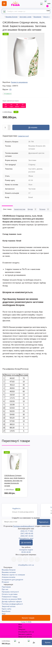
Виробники (6, 611)
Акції (3, 614)
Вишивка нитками (9, 572)
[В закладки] (18, 642)
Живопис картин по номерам (13, 575)
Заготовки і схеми (25, 17)
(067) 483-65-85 (27, 533)
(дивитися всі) (23, 136)
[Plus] (9, 126)
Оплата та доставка (9, 594)
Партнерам (6, 587)
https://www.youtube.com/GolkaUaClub (25, 559)
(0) (10, 89)
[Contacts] (41, 3)
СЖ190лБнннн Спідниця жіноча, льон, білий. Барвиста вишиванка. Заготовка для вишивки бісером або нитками (14, 481)
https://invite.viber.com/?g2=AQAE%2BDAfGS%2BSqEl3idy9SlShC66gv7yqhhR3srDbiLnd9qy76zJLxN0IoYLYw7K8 (31, 559)
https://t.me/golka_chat (37, 559)
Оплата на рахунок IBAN (11, 599)
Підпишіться (43, 522)
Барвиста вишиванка (19, 82)
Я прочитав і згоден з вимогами (27, 526)
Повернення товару (9, 597)
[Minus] (9, 129)
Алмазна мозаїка (8, 577)
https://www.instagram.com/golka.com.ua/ (19, 559)
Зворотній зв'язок (8, 606)
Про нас (5, 589)
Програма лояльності (10, 592)
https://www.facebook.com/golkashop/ (13, 559)
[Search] (4, 11)
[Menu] (4, 3)
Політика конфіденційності (23, 526)
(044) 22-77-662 (27, 531)
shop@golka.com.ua (26, 565)
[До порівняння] (33, 642)
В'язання (5, 582)
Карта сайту (6, 609)
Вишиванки (37, 17)
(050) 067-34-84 (27, 536)
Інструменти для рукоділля (12, 580)
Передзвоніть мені (26, 538)
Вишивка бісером (11, 17)
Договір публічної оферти (12, 601)
